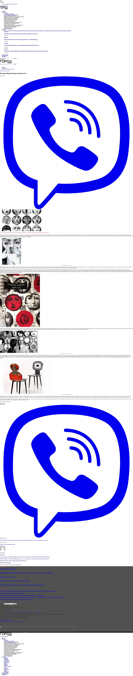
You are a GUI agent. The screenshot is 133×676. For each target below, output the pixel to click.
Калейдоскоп (2, 70)
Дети (5, 667)
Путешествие (6, 669)
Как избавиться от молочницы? (7, 577)
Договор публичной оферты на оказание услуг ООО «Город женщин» (12, 621)
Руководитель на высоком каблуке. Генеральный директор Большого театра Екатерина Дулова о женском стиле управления (28, 591)
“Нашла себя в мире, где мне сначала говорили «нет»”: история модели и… (21, 39)
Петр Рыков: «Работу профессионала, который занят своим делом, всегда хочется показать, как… (26, 51)
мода (4, 403)
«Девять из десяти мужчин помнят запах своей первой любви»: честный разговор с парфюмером (22, 595)
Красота (5, 663)
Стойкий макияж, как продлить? (7, 568)
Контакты (4, 56)
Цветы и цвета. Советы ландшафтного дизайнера (7, 544)
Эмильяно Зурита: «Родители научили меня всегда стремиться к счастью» (21, 33)
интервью (38, 612)
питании (15, 612)
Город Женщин (2, 552)
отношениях (19, 612)
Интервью (6, 31)
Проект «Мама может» (8, 28)
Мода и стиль (7, 70)
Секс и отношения (7, 666)
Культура (6, 668)
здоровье (7, 612)
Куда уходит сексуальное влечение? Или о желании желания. (15, 581)
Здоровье (6, 664)
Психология (6, 661)
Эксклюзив (6, 659)
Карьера (5, 665)
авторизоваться (18, 564)
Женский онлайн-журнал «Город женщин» (9, 4)
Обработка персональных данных (6, 619)
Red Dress (6, 640)
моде (29, 612)
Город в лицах (6, 660)
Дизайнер (1, 403)
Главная (3, 11)
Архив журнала (5, 54)
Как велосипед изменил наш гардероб (11, 14)
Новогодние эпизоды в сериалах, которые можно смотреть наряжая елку (13, 560)
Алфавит (6, 658)
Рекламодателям (5, 55)
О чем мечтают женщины (9, 13)
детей (27, 612)
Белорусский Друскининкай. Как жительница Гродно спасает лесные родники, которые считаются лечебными (26, 573)
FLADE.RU (25, 632)
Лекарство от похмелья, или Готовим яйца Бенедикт (12, 593)
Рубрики (3, 29)
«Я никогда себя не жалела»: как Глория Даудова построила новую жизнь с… (21, 45)
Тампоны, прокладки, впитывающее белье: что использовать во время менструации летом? (22, 585)
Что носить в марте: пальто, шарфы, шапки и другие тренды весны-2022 (16, 599)
